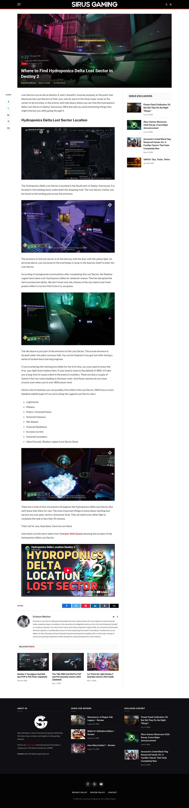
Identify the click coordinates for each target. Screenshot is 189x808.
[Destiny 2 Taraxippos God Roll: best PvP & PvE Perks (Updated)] (33, 662)
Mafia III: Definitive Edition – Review (101, 732)
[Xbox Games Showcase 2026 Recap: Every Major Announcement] (134, 125)
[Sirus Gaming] (94, 4)
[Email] (8, 128)
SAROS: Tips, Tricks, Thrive (156, 159)
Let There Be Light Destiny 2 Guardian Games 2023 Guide (100, 675)
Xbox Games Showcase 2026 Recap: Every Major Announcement (155, 125)
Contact (112, 792)
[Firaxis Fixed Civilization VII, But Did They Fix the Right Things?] (134, 108)
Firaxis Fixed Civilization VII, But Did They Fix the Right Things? (157, 107)
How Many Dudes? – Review (101, 745)
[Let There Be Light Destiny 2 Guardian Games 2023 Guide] (103, 662)
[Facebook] (8, 101)
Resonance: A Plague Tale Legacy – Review (100, 718)
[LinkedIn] (8, 114)
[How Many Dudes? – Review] (78, 748)
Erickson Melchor (29, 83)
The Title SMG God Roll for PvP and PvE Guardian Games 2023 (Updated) (66, 677)
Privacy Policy (79, 792)
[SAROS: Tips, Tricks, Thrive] (134, 162)
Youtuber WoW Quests (71, 533)
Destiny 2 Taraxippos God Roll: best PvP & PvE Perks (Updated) (32, 675)
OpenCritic (30, 745)
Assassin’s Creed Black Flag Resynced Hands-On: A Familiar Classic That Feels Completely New (157, 144)
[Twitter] (8, 108)
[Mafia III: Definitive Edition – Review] (78, 734)
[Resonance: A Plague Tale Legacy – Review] (78, 720)
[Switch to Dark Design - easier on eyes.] (166, 4)
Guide (24, 64)
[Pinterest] (8, 121)
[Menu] (19, 4)
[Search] (170, 4)
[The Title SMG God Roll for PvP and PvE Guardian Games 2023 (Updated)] (68, 662)
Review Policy (97, 792)
